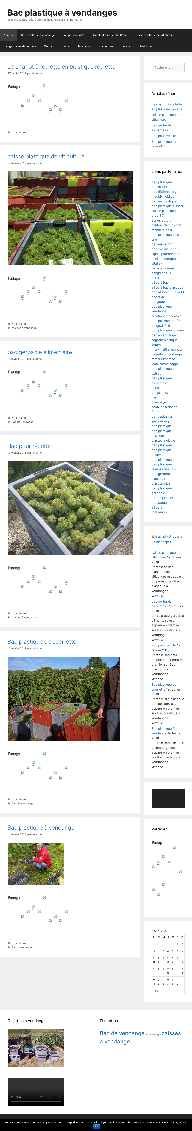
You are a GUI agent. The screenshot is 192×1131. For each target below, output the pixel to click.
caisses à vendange (24, 327)
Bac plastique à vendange (38, 35)
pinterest (127, 46)
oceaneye (159, 402)
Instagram (146, 46)
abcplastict (160, 393)
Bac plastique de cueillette (109, 35)
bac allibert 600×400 (168, 292)
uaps (155, 388)
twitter (66, 46)
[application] (168, 798)
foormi (156, 412)
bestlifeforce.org (164, 192)
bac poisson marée (166, 321)
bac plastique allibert (167, 206)
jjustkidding (160, 421)
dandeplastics (162, 416)
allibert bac (160, 282)
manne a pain (162, 230)
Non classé (19, 132)
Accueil (9, 35)
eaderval (158, 297)
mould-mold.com (164, 196)
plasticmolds (161, 483)
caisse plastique (164, 211)
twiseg (156, 373)
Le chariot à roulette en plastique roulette (61, 66)
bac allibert (160, 187)
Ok (96, 1126)
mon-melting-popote (167, 349)
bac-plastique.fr (164, 249)
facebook (84, 46)
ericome (158, 455)
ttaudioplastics (163, 498)
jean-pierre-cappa (165, 364)
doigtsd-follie (162, 326)
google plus (105, 46)
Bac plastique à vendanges (62, 12)
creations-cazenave (166, 316)
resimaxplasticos (164, 469)
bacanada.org (162, 244)
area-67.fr (159, 215)
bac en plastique (164, 201)
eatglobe (158, 302)
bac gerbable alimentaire (20, 46)
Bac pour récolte (73, 35)
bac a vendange (164, 335)
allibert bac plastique (167, 287)
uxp (154, 397)
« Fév (156, 990)
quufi (155, 278)
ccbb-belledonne (164, 407)
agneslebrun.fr (162, 220)
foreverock (159, 512)
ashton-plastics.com (167, 225)
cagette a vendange (167, 354)
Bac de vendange (22, 421)
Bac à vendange (22, 947)
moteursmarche (163, 359)
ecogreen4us (161, 273)
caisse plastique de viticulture (154, 35)
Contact (49, 46)
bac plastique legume (168, 330)
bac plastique (162, 182)
